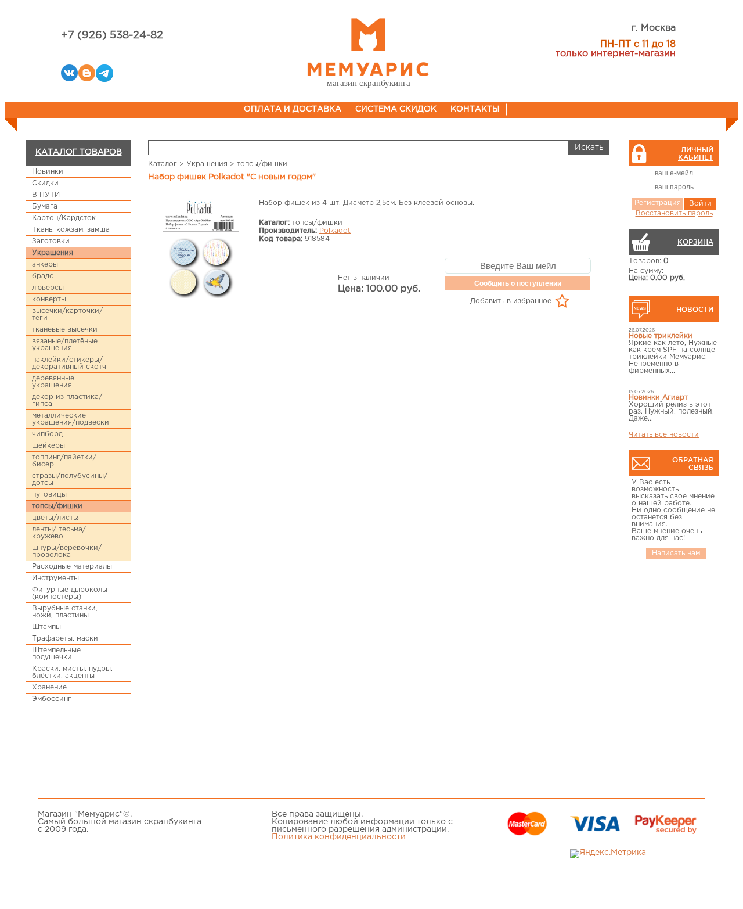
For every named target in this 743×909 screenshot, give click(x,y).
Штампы (46, 627)
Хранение (49, 687)
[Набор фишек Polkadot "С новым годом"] (201, 249)
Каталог (162, 164)
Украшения (52, 253)
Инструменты (55, 578)
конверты (49, 299)
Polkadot (335, 231)
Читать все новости (664, 435)
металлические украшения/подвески (70, 419)
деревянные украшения (53, 382)
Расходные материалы (72, 566)
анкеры (45, 264)
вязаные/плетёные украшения (65, 344)
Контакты (475, 109)
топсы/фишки (57, 506)
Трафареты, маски (65, 638)
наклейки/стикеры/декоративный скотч (69, 363)
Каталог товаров (78, 152)
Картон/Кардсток (64, 218)
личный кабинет (695, 153)
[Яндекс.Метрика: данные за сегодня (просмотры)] (608, 853)
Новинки (47, 171)
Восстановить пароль (674, 213)
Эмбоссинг (51, 699)
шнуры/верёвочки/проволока (67, 551)
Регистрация (657, 203)
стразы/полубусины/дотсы (69, 479)
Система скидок (396, 109)
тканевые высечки (65, 329)
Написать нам (676, 553)
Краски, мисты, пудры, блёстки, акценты (72, 672)
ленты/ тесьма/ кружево (59, 533)
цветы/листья (56, 518)
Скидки (45, 183)
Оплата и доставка (292, 109)
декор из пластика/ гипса (67, 400)
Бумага (44, 206)
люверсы (48, 288)
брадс (42, 276)
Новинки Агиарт (658, 397)
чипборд (47, 434)
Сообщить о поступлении (517, 283)
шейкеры (48, 446)
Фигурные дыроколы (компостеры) (69, 593)
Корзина (695, 242)
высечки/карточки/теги (67, 314)
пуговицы (49, 494)
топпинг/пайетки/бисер (64, 461)
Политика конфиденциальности (339, 836)
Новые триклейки (660, 336)
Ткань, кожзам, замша (71, 230)
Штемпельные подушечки (56, 653)
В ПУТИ (46, 195)
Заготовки (51, 241)
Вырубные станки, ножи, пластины (65, 612)
